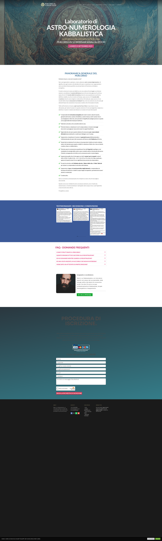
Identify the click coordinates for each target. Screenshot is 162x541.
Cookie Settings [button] (151, 538)
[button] (81, 46)
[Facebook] (72, 413)
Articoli (105, 4)
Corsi (93, 4)
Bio (83, 4)
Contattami (119, 4)
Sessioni (89, 4)
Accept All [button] (158, 538)
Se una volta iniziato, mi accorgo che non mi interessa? (76, 261)
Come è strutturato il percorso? (68, 252)
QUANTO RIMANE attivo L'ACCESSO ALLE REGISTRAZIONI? (75, 255)
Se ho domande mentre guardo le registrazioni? (74, 258)
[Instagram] (74, 413)
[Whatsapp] (76, 413)
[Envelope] (79, 413)
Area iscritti (111, 4)
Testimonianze (99, 4)
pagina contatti (99, 409)
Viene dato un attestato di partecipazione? (72, 264)
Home (80, 4)
